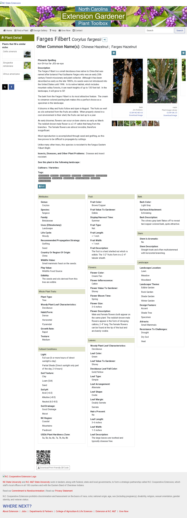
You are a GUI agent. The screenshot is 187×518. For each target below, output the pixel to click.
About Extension (10, 511)
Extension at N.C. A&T (106, 511)
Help (53, 30)
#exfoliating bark (69, 178)
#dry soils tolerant (88, 175)
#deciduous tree (44, 175)
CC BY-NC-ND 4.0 (136, 113)
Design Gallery (40, 30)
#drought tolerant (101, 175)
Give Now (66, 30)
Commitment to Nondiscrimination (28, 490)
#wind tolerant (76, 175)
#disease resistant (45, 178)
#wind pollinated (65, 175)
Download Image (136, 115)
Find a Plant (22, 30)
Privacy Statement (64, 490)
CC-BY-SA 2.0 (172, 113)
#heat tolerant (95, 178)
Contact (78, 30)
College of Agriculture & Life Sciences (74, 511)
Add (42, 186)
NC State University (12, 482)
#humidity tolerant (44, 181)
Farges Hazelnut (124, 47)
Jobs (23, 511)
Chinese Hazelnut (94, 47)
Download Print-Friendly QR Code (54, 468)
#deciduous (54, 175)
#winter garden (57, 178)
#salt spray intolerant (82, 178)
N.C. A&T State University (38, 482)
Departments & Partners (41, 511)
